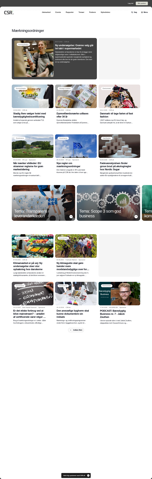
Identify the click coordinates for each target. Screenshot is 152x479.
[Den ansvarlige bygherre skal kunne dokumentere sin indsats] (76, 303)
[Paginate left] (13, 202)
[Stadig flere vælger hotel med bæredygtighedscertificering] (32, 104)
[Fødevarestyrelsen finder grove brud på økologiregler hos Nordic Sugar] (119, 155)
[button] (71, 216)
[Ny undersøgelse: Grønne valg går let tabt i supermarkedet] (54, 58)
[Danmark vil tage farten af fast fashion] (119, 104)
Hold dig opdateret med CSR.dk (74, 475)
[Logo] (9, 12)
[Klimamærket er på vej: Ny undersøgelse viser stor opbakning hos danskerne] (32, 255)
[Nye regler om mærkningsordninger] (76, 154)
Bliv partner (142, 3)
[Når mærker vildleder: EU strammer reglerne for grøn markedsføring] (32, 155)
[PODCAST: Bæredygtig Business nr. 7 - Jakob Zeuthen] (119, 303)
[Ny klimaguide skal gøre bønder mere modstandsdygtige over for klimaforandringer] (76, 255)
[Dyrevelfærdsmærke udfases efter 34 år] (76, 104)
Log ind (130, 3)
